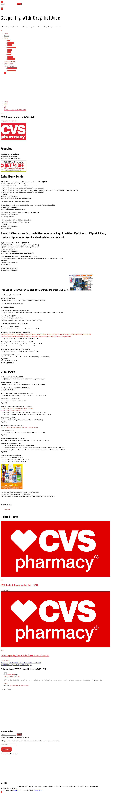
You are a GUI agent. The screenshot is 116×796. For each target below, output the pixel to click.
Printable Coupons (9, 66)
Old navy (10, 57)
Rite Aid (9, 45)
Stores (6, 38)
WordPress (16, 790)
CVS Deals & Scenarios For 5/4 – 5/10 (19, 585)
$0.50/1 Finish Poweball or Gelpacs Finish (13, 410)
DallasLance (11, 674)
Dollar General (11, 47)
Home (6, 33)
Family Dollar (11, 59)
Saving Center (8, 63)
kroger (9, 54)
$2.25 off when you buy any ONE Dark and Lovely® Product (19, 427)
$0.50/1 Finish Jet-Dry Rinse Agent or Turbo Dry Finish (17, 408)
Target (9, 50)
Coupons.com (11, 70)
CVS (8, 40)
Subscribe (6, 749)
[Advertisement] (58, 87)
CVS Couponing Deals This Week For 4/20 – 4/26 (25, 655)
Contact (6, 36)
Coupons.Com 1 (12, 68)
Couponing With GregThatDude (30, 17)
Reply (6, 683)
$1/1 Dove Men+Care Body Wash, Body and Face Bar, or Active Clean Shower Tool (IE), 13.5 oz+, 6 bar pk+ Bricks (36, 336)
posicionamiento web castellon (19, 685)
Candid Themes (38, 790)
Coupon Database (9, 61)
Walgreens (10, 43)
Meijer (9, 52)
